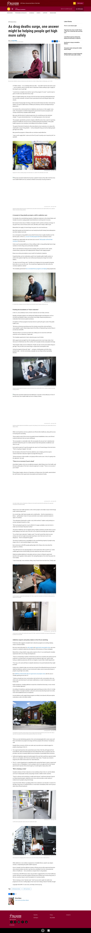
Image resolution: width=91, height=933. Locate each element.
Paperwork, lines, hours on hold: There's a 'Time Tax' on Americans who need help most (73, 31)
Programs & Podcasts (21, 12)
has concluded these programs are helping (36, 268)
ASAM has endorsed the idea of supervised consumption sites (30, 673)
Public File (35, 914)
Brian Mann (14, 40)
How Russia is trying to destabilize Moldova (72, 43)
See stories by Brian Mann (22, 900)
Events (38, 12)
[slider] (14, 9)
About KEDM (52, 917)
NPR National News (12, 21)
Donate (81, 3)
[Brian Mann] (11, 901)
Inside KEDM (53, 12)
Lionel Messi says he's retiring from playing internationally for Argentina (72, 37)
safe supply (30, 647)
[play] (9, 9)
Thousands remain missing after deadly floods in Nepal (73, 48)
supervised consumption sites (42, 647)
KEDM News (10, 12)
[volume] (12, 9)
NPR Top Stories (27, 888)
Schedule (31, 12)
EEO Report (36, 917)
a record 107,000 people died (32, 236)
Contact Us (68, 914)
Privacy (51, 914)
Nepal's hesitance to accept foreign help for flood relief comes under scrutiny (73, 54)
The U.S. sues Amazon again (70, 25)
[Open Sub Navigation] (13, 12)
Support (45, 12)
